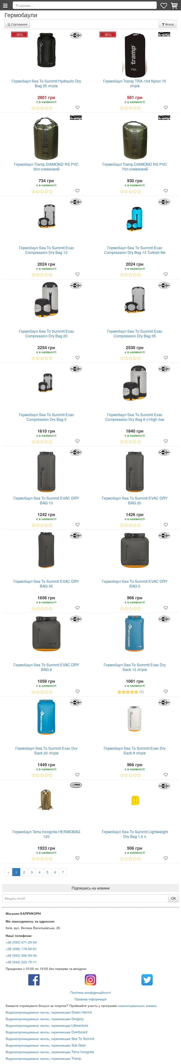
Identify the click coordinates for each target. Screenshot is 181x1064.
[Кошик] (174, 5)
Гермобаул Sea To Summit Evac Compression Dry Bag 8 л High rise (134, 417)
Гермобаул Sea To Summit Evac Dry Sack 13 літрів (135, 667)
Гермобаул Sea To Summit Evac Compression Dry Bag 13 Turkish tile (134, 250)
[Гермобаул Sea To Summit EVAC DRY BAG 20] (134, 472)
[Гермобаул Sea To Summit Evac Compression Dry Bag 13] (46, 217)
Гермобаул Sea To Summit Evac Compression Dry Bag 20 (46, 334)
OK (173, 898)
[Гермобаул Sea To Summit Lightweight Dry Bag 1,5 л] (134, 800)
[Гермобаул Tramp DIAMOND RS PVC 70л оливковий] (134, 138)
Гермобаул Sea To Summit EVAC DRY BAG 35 (46, 584)
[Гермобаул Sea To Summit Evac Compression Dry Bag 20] (46, 300)
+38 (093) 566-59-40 (21, 955)
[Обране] (164, 5)
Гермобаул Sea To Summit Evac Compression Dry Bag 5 (46, 417)
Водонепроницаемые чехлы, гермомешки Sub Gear (46, 1045)
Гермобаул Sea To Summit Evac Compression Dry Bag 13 (46, 250)
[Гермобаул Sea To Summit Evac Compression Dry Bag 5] (46, 382)
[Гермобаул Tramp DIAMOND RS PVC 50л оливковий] (46, 138)
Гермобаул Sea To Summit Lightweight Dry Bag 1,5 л (135, 834)
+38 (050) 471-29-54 (21, 942)
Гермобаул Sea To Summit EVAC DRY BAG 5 (135, 584)
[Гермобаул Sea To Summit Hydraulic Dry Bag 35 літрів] (46, 50)
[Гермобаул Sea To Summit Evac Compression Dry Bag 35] (134, 300)
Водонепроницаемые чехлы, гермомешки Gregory (45, 1018)
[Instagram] (90, 979)
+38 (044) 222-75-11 (21, 962)
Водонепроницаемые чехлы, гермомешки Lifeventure (47, 1025)
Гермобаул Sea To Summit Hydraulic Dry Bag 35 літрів (46, 83)
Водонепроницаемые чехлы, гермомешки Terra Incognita (50, 1051)
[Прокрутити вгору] (174, 1057)
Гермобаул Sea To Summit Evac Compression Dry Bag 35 (134, 334)
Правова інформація (90, 999)
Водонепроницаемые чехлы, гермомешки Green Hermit (49, 1012)
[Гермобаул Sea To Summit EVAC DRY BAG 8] (46, 634)
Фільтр (169, 24)
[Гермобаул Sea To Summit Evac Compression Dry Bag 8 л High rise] (134, 383)
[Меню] (5, 5)
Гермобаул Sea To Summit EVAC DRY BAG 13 (46, 500)
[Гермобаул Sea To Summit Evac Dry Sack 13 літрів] (134, 633)
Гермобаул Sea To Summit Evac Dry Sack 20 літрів (46, 751)
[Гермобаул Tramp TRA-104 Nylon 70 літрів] (134, 55)
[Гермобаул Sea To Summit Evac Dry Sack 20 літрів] (46, 717)
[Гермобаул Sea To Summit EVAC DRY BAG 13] (46, 472)
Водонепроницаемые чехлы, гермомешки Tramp (43, 1058)
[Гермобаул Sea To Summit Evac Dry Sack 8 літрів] (134, 717)
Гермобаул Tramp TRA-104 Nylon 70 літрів (134, 83)
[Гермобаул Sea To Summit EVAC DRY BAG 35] (46, 550)
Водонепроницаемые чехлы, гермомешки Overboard (46, 1032)
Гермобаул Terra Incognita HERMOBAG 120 (46, 834)
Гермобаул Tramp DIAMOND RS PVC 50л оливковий (46, 167)
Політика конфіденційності (90, 992)
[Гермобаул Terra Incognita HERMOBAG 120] (46, 800)
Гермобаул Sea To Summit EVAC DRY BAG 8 (46, 667)
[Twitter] (147, 979)
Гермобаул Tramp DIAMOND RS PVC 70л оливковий (135, 167)
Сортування (19, 24)
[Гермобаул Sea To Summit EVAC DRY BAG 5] (134, 550)
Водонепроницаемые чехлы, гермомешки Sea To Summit (50, 1038)
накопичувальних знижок (137, 1005)
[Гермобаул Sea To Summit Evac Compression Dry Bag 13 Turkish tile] (134, 216)
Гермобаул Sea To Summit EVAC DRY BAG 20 (135, 500)
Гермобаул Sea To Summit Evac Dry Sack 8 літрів (135, 751)
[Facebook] (34, 979)
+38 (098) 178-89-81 (21, 948)
